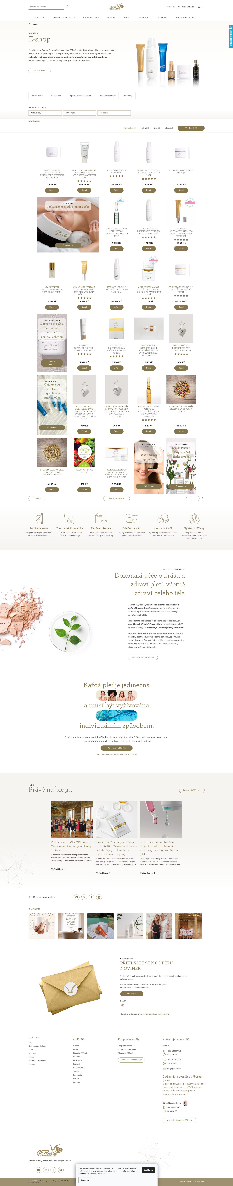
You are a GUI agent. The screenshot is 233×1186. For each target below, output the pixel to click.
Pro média (77, 1075)
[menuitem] (38, 17)
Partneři (76, 1064)
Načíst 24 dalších (116, 498)
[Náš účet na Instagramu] (84, 897)
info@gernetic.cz (174, 1068)
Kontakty (77, 1082)
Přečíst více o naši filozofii (143, 657)
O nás (75, 1049)
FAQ (30, 1042)
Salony (76, 1071)
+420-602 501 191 (174, 1051)
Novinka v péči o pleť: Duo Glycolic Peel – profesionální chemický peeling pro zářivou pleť (159, 848)
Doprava (32, 1053)
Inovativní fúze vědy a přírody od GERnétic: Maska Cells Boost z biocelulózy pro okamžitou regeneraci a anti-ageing (116, 848)
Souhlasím (148, 1170)
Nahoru (38, 498)
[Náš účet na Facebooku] (91, 897)
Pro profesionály (125, 1045)
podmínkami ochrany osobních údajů (155, 1014)
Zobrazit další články (192, 790)
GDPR (30, 1050)
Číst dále (41, 70)
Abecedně (169, 128)
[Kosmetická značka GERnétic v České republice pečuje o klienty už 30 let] (72, 819)
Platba (31, 1057)
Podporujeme (79, 1067)
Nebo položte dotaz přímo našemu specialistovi (117, 754)
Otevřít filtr (193, 128)
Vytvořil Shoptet (185, 1182)
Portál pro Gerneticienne (131, 1060)
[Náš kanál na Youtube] (76, 897)
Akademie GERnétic (126, 1053)
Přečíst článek (57, 869)
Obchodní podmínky (37, 1046)
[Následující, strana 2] (194, 498)
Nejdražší (157, 128)
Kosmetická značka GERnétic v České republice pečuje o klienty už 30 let (71, 846)
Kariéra (76, 1078)
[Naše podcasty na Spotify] (99, 897)
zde (104, 1173)
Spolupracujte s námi (127, 1049)
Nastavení (85, 1180)
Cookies (31, 1064)
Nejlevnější (145, 128)
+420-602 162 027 (174, 1107)
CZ (201, 7)
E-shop (76, 1045)
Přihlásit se (131, 993)
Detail (51, 190)
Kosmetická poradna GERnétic (179, 1120)
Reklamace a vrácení (37, 1061)
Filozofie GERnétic (80, 1053)
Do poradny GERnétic (117, 748)
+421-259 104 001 (174, 1059)
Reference (77, 1060)
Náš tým (76, 1056)
